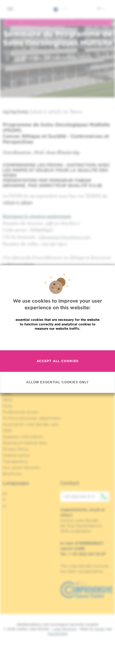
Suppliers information (23, 437)
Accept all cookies (58, 361)
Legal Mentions (64, 629)
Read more (57, 340)
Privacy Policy (16, 449)
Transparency (15, 461)
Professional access (21, 412)
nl (4, 506)
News (8, 400)
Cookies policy (16, 455)
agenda (12, 22)
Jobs (7, 393)
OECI (7, 430)
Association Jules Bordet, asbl (31, 424)
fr (4, 500)
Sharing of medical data (25, 443)
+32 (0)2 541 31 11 (79, 496)
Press (8, 406)
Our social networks (21, 467)
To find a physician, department (32, 418)
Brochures (12, 474)
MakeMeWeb (58, 634)
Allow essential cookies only (57, 382)
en (99, 8)
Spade (100, 629)
